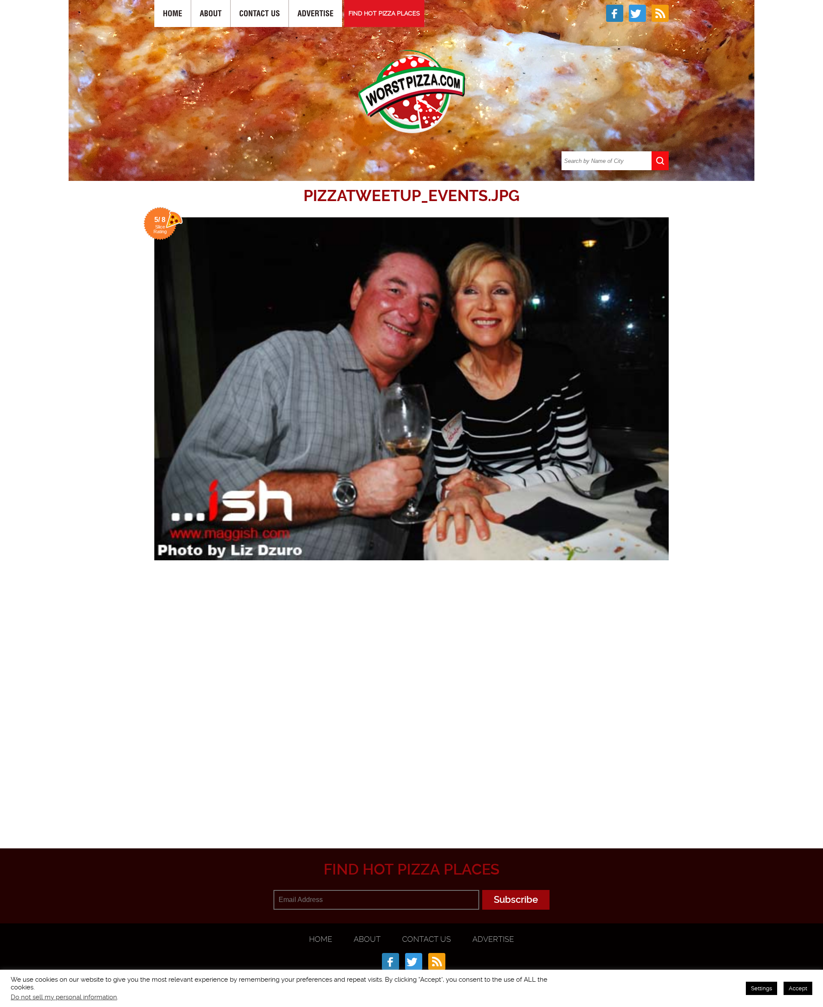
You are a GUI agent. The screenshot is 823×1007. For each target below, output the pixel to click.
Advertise (315, 13)
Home (172, 13)
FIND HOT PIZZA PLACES (384, 13)
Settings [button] (761, 988)
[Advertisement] (411, 806)
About (211, 13)
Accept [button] (798, 988)
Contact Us (259, 13)
